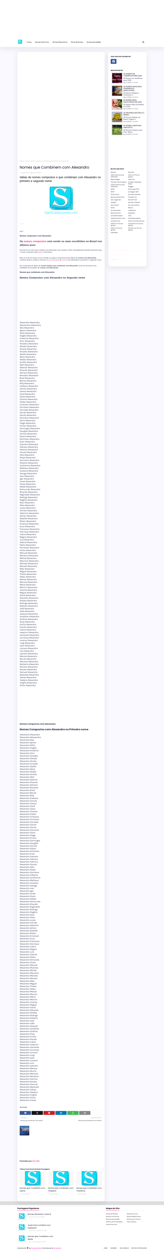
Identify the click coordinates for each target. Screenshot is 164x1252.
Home (105, 1248)
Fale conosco (131, 1222)
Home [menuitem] (29, 42)
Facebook (113, 1248)
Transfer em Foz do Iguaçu (135, 229)
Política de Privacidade (114, 1222)
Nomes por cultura (133, 1219)
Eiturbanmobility (134, 194)
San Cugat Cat (116, 200)
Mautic (130, 208)
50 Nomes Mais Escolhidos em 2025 (132, 101)
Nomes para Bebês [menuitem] (94, 42)
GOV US (113, 172)
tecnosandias (116, 210)
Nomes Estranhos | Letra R (39, 1214)
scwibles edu (115, 221)
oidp (129, 215)
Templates (57, 1248)
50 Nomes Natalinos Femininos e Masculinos (132, 88)
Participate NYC (133, 189)
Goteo (113, 208)
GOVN (113, 189)
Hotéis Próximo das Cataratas (118, 185)
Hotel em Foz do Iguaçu (134, 176)
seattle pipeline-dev (118, 218)
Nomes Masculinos (134, 1216)
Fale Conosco (124, 1248)
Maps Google (115, 179)
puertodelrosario (117, 215)
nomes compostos (36, 161)
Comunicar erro (111, 1224)
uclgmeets (132, 210)
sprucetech (115, 205)
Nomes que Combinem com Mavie (40, 1237)
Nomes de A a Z (132, 1214)
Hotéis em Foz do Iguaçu (117, 224)
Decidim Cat (132, 200)
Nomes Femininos (112, 1216)
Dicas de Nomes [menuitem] (77, 42)
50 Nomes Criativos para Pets (132, 126)
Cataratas (114, 232)
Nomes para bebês (112, 1219)
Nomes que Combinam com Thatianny (89, 1189)
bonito (39, 252)
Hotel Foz (131, 179)
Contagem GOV (133, 192)
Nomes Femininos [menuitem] (42, 42)
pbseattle (131, 213)
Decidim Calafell (134, 202)
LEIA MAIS (135, 82)
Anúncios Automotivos (136, 221)
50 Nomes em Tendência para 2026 (132, 75)
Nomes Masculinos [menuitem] (60, 42)
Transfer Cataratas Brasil (134, 183)
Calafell (113, 202)
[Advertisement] (72, 20)
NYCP (112, 192)
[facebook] (113, 61)
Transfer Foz (132, 197)
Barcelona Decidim (117, 197)
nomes (65, 260)
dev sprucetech (133, 205)
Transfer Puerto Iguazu (119, 182)
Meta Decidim (116, 213)
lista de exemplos (52, 260)
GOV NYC (131, 172)
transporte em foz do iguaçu (135, 224)
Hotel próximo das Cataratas (117, 176)
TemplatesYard (36, 1248)
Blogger (131, 186)
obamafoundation (134, 218)
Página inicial (24, 161)
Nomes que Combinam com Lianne (32, 1189)
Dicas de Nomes (112, 1214)
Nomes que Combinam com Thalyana (60, 1189)
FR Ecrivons (115, 194)
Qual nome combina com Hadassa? (39, 1226)
